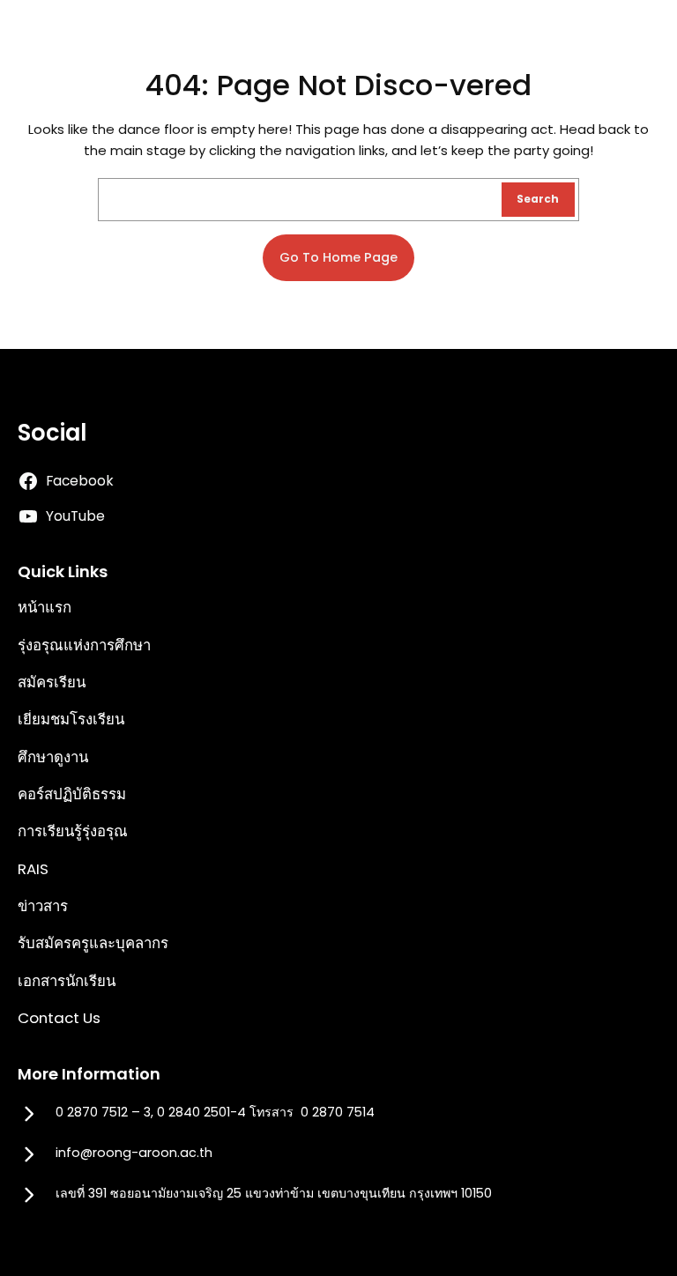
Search (538, 199)
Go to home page (338, 257)
